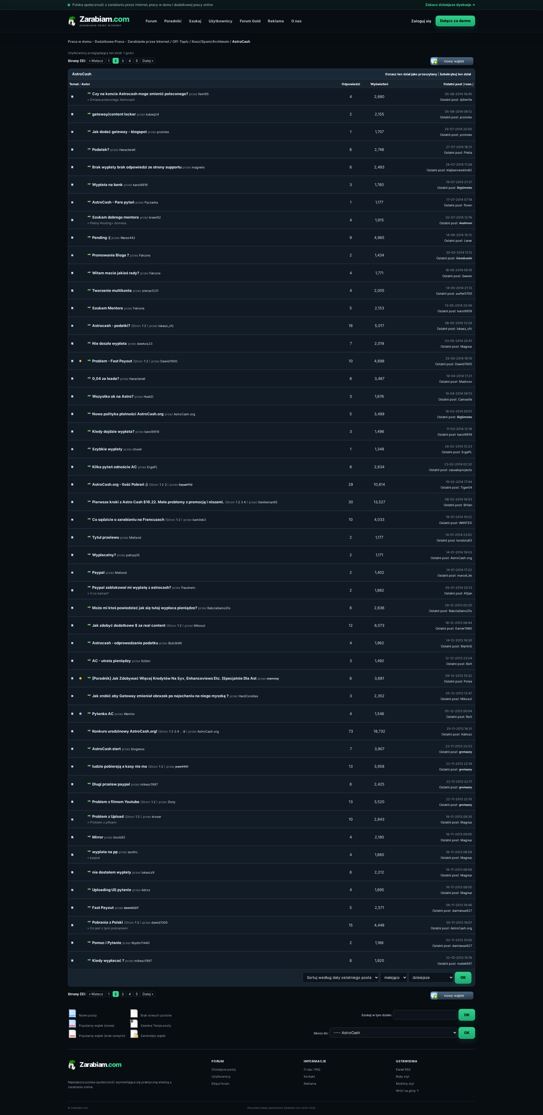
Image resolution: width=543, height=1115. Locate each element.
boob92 (119, 837)
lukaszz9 (147, 872)
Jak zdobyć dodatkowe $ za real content (128, 625)
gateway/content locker (114, 114)
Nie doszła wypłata (109, 343)
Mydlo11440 (141, 943)
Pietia (468, 153)
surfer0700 (464, 294)
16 (351, 325)
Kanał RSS (403, 1069)
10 (351, 361)
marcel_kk (464, 575)
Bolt (469, 664)
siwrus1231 (150, 291)
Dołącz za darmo (455, 20)
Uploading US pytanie (111, 889)
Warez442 (127, 238)
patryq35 (133, 555)
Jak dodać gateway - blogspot (119, 131)
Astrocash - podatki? (111, 325)
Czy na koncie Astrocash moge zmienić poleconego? (140, 93)
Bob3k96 (175, 643)
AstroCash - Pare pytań (113, 202)
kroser (156, 817)
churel (137, 449)
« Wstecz (96, 61)
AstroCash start (106, 748)
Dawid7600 (168, 361)
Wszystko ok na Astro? (112, 396)
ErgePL (467, 452)
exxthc (133, 852)
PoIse (468, 681)
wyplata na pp (105, 851)
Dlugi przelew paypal (111, 784)
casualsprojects (460, 470)
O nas (296, 21)
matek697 (464, 964)
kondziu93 (464, 540)
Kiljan (468, 593)
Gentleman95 (267, 502)
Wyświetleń (379, 84)
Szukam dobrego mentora (115, 217)
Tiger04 (466, 487)
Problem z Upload (108, 816)
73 (351, 731)
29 (350, 484)
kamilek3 (199, 520)
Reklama (276, 21)
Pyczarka (151, 202)
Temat (74, 84)
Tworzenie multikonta (112, 290)
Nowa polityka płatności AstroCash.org (127, 414)
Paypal (98, 572)
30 (350, 502)
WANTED (465, 523)
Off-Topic (181, 41)
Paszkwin (188, 588)
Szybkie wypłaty (107, 449)
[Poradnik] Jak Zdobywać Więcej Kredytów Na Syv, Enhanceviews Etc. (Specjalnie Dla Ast (174, 678)
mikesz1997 (149, 784)
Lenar (468, 241)
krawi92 (155, 217)
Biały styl (402, 1076)
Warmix (129, 714)
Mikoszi (199, 626)
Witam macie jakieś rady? (115, 273)
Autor (85, 84)
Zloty (171, 802)
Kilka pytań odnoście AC (114, 467)
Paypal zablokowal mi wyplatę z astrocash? (131, 587)
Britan (468, 505)
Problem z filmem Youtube (115, 801)
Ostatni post (452, 84)
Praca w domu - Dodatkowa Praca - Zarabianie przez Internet (118, 41)
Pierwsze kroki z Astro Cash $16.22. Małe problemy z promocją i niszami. (158, 502)
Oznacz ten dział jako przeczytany (411, 74)
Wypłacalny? (104, 555)
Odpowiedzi (351, 84)
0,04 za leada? (105, 378)
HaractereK (127, 150)
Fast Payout (103, 907)
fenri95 (203, 94)
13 (351, 766)
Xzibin (145, 661)
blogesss (138, 749)
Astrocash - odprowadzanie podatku (125, 643)
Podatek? (100, 149)
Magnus (466, 346)
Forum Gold (250, 21)
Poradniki (173, 21)
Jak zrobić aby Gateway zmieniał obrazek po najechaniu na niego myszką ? (160, 696)
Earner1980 (463, 628)
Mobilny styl (405, 1084)
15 (351, 925)
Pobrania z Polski (107, 922)
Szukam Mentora (107, 308)
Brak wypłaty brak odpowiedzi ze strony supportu (137, 167)
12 (351, 625)
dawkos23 (144, 344)
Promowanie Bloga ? (110, 255)
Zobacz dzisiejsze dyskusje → (450, 5)
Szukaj (195, 21)
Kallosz (466, 734)
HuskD (148, 397)
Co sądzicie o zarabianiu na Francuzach (128, 519)
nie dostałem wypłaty (111, 872)
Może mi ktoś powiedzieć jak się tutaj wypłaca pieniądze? (144, 607)
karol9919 (140, 185)
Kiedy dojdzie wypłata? (113, 431)
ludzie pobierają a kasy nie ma (119, 766)
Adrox (145, 890)
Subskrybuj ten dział (455, 74)
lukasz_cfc (166, 326)
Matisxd (135, 538)
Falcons (144, 255)
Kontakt (309, 1076)
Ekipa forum (220, 1084)
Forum (151, 21)
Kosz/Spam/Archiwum (210, 41)
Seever (467, 276)
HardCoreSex (248, 696)
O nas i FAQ (312, 1069)
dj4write (466, 100)
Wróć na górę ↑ (407, 1091)
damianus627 (462, 911)
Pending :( (101, 237)
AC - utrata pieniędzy (111, 660)
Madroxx (465, 382)
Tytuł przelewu (105, 537)
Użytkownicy (220, 21)
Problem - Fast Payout (112, 361)
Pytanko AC (103, 713)
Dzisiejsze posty (224, 1069)
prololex (466, 117)
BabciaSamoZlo (218, 608)
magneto (198, 167)
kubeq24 (152, 114)
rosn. (468, 84)
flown (468, 205)
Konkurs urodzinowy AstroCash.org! (124, 731)
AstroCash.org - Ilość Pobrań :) (120, 484)
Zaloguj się (421, 21)
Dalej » (148, 61)
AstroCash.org (184, 414)
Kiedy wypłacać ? (108, 960)
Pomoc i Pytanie (106, 942)
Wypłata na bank (107, 184)
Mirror (97, 837)
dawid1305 (159, 922)
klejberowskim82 (459, 170)
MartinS (466, 646)
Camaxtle (465, 399)
